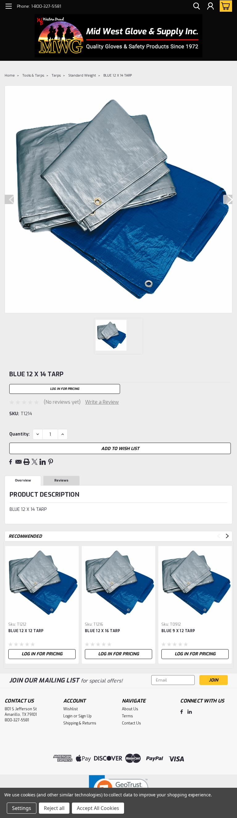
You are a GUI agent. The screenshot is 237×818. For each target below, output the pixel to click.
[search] (196, 6)
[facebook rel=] (181, 711)
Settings (21, 808)
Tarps (56, 75)
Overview (23, 480)
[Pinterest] (51, 462)
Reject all (54, 808)
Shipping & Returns (79, 723)
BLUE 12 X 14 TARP (117, 75)
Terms (127, 716)
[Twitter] (34, 462)
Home (10, 75)
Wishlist (70, 709)
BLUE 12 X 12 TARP (26, 630)
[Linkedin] (43, 462)
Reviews (61, 480)
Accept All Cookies (98, 808)
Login (68, 716)
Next (227, 199)
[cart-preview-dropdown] (224, 6)
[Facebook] (10, 462)
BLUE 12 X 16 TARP (102, 630)
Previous (9, 199)
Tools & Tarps (33, 75)
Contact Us (131, 723)
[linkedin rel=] (189, 711)
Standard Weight (82, 75)
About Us (130, 709)
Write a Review (102, 402)
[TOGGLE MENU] (8, 7)
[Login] (210, 6)
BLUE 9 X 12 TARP (178, 630)
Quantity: (19, 434)
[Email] (18, 462)
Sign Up (85, 716)
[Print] (26, 462)
